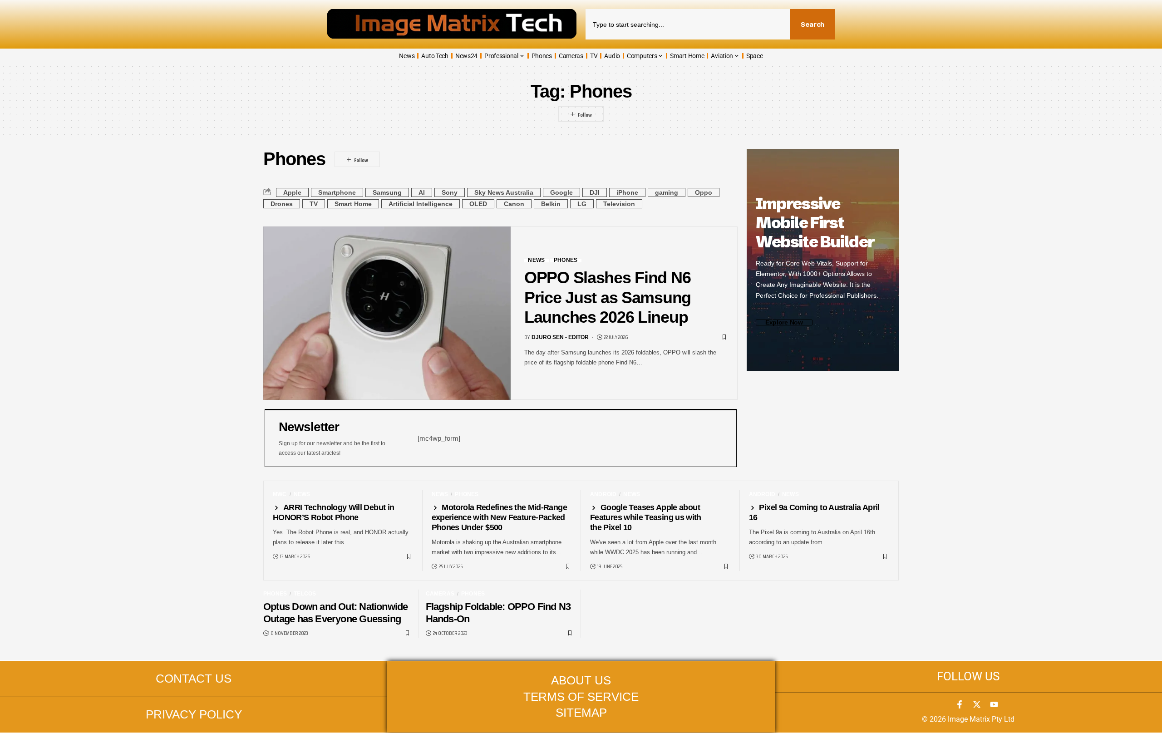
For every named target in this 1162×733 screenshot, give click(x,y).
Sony (450, 192)
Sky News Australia (503, 192)
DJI (595, 192)
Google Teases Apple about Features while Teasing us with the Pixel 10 (645, 517)
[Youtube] (994, 704)
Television (619, 203)
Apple (292, 192)
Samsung (387, 192)
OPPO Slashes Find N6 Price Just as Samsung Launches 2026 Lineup (607, 297)
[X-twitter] (977, 704)
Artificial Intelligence (421, 203)
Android (603, 494)
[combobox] (688, 24)
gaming (666, 192)
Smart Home (353, 203)
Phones (565, 260)
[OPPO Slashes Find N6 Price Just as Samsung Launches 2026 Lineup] (387, 313)
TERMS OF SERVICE (581, 696)
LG (581, 203)
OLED (478, 203)
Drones (282, 203)
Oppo (703, 192)
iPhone (627, 192)
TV (314, 203)
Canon (514, 203)
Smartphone (337, 192)
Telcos (305, 593)
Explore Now (784, 322)
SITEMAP (581, 712)
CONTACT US (193, 678)
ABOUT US (581, 680)
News (536, 260)
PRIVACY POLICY (194, 714)
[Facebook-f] (959, 704)
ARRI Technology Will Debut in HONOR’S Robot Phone (333, 512)
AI (422, 192)
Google (561, 192)
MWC (280, 494)
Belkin (551, 203)
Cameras (440, 593)
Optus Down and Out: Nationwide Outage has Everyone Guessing (335, 613)
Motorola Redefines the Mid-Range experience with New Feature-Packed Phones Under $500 (499, 517)
